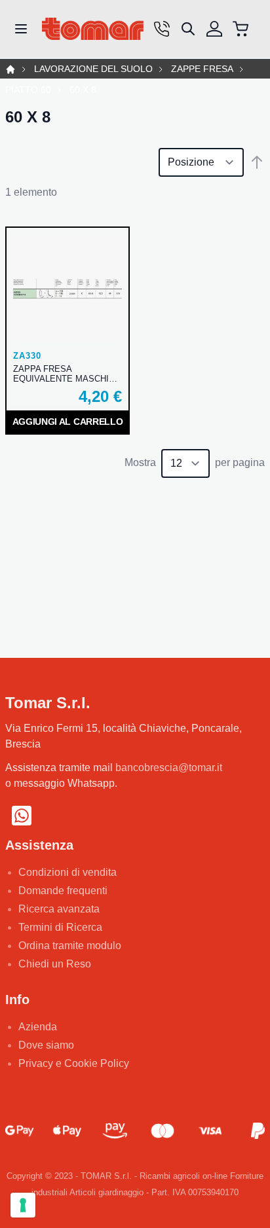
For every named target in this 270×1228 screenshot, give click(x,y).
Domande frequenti (62, 890)
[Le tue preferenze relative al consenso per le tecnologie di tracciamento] (22, 1205)
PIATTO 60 (28, 90)
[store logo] (93, 29)
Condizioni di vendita (67, 872)
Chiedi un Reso (54, 963)
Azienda (37, 1026)
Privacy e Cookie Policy (73, 1063)
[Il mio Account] (214, 29)
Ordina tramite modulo (69, 945)
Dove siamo (46, 1045)
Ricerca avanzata (59, 908)
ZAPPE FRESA (202, 69)
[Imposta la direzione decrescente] (257, 162)
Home (10, 69)
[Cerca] (188, 29)
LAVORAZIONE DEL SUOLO (93, 69)
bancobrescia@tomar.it (168, 767)
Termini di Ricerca (60, 927)
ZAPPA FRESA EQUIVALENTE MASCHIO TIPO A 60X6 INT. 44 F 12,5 (66, 374)
